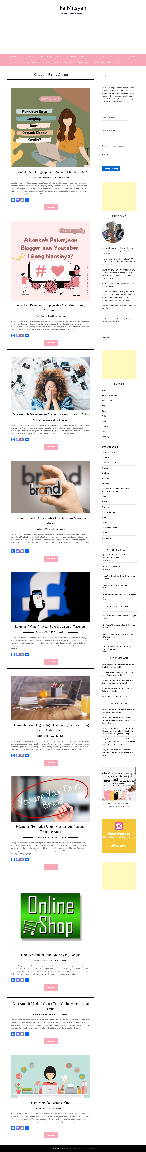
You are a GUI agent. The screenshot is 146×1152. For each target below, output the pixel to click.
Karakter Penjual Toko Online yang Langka (50, 955)
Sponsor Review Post (64, 63)
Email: (105, 146)
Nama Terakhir (108, 131)
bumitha (65, 178)
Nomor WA (107, 154)
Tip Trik (104, 533)
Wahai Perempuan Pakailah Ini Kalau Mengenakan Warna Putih (117, 752)
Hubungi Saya (15, 57)
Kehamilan (130, 57)
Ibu (103, 442)
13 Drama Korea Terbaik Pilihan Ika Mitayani (119, 616)
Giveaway (105, 437)
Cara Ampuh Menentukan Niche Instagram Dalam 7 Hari (51, 414)
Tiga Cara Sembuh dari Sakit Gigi (115, 585)
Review (46, 63)
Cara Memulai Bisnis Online (50, 1103)
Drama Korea (84, 63)
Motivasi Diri (32, 63)
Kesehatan (105, 473)
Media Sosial (106, 478)
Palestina (105, 502)
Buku (117, 63)
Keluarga (93, 57)
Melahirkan (106, 483)
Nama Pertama (108, 118)
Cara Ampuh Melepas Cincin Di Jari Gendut (119, 576)
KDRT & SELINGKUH (110, 447)
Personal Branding (108, 512)
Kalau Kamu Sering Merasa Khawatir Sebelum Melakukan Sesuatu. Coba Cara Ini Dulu (118, 720)
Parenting (31, 57)
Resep (104, 517)
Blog (59, 57)
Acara (104, 390)
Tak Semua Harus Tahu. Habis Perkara (115, 696)
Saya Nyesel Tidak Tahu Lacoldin (115, 606)
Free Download (103, 63)
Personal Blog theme (88, 1148)
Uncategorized (107, 538)
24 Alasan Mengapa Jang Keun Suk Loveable (119, 625)
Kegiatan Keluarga (111, 57)
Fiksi (103, 432)
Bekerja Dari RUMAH (75, 57)
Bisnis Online (46, 57)
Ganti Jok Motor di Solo (112, 567)
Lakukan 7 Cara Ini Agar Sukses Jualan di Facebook (51, 626)
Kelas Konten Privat (109, 463)
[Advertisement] (73, 37)
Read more (50, 207)
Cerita (104, 416)
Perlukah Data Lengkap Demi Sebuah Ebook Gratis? (51, 172)
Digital (104, 421)
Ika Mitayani (73, 8)
